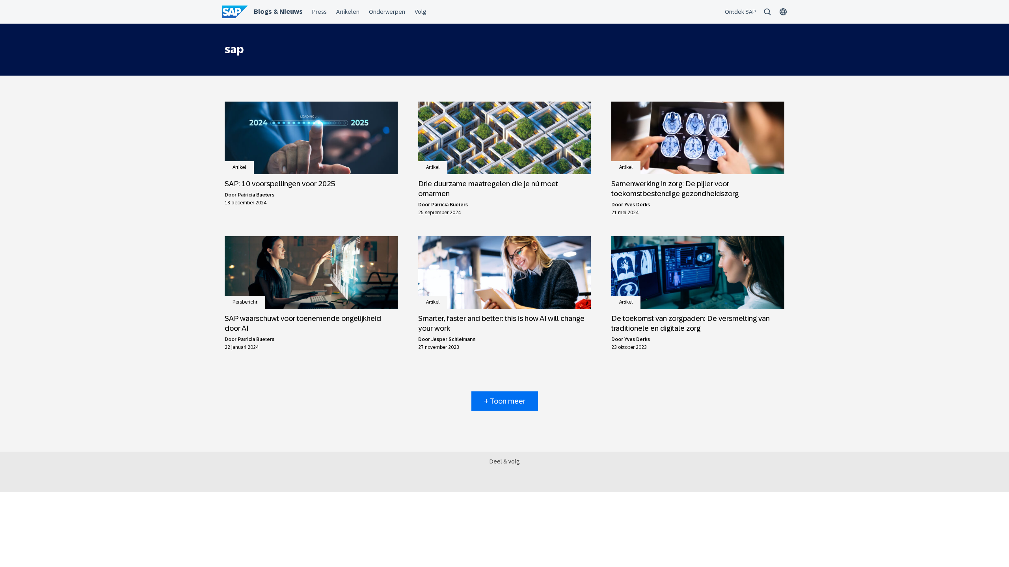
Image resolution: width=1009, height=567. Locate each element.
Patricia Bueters (256, 195)
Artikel (239, 167)
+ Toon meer (504, 401)
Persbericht (245, 302)
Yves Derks (637, 205)
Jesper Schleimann (453, 339)
